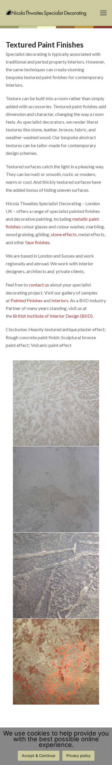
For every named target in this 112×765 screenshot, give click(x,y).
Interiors (59, 300)
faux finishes (37, 242)
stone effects (64, 234)
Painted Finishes (27, 300)
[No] (105, 746)
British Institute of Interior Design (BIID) (52, 316)
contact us (39, 284)
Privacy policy (78, 755)
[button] (103, 13)
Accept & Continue (38, 755)
